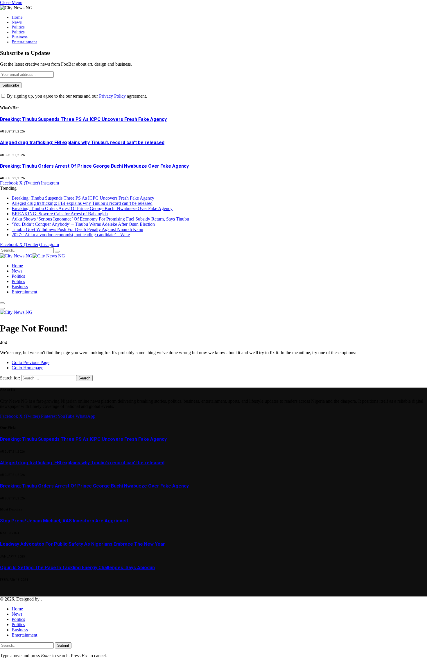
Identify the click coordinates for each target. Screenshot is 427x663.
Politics (18, 27)
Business (20, 37)
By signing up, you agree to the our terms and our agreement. (76, 96)
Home (17, 17)
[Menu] (2, 303)
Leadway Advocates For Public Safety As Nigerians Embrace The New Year (82, 544)
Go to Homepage (27, 367)
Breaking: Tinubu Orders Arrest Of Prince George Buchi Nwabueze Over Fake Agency (94, 166)
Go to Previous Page (30, 362)
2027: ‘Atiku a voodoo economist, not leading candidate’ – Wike (71, 234)
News (17, 22)
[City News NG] (32, 255)
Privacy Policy (112, 96)
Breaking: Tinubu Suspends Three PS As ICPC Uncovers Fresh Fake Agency (83, 119)
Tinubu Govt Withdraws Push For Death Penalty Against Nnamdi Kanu (77, 229)
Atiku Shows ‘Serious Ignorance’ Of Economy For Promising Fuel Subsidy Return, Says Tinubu (100, 218)
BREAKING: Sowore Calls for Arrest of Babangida (60, 213)
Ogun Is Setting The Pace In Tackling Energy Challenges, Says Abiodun (77, 567)
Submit (63, 645)
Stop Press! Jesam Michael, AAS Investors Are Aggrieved (64, 521)
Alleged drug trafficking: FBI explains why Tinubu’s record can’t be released (82, 142)
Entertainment (24, 42)
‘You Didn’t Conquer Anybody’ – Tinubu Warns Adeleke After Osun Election (83, 224)
